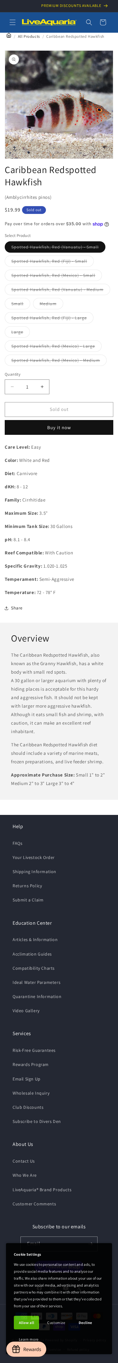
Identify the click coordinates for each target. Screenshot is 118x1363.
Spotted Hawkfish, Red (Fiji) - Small (52, 262)
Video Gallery (26, 1010)
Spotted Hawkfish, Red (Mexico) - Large (56, 347)
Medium (51, 304)
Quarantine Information (37, 996)
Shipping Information (34, 871)
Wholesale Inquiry (31, 1093)
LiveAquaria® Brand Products (42, 1189)
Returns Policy (27, 886)
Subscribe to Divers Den (37, 1121)
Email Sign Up (27, 1079)
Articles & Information (35, 939)
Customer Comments (34, 1204)
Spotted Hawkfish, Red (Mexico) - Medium (59, 361)
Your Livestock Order (34, 857)
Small (20, 304)
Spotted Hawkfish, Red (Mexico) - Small (56, 276)
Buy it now (59, 427)
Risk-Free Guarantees (34, 1050)
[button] (13, 22)
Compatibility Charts (34, 968)
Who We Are (25, 1175)
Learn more (29, 1339)
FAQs (17, 843)
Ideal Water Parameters (36, 982)
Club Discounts (28, 1107)
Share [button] (17, 608)
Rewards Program (31, 1064)
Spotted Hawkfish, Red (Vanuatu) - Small (58, 248)
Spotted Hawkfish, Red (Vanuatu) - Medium (60, 290)
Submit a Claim (28, 900)
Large (20, 333)
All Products (29, 36)
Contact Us (24, 1161)
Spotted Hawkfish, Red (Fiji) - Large (52, 319)
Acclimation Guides (32, 954)
